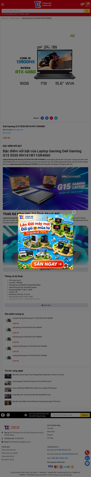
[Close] (74, 212)
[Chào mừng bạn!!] (45, 241)
